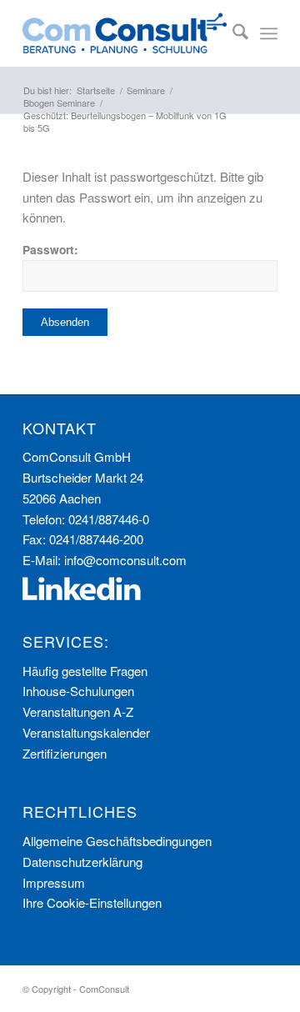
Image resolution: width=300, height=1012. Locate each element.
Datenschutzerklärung (82, 861)
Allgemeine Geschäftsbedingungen (117, 840)
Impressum (53, 882)
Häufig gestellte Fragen (85, 670)
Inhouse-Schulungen (78, 690)
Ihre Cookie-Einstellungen (92, 902)
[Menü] (269, 33)
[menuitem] (232, 33)
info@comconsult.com (125, 560)
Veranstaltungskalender (86, 732)
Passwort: (50, 249)
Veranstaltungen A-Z (77, 711)
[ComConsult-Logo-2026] (124, 33)
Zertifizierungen (64, 753)
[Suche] (232, 33)
